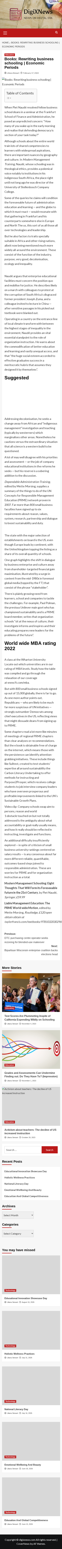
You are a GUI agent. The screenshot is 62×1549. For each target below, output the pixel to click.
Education (9, 55)
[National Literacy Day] (31, 1385)
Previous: (26, 938)
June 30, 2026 (27, 1469)
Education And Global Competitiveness (26, 1196)
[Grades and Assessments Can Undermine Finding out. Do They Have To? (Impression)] (31, 1049)
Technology (10, 1290)
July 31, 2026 (27, 1358)
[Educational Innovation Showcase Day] (31, 1274)
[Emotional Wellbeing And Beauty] (31, 1441)
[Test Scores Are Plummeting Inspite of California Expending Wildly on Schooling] (31, 992)
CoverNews (23, 1543)
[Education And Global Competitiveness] (31, 1496)
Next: (31, 950)
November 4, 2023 (29, 1024)
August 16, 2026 (28, 1302)
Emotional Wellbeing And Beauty (22, 1189)
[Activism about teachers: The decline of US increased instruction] (31, 1106)
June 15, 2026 (27, 1524)
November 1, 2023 (29, 1081)
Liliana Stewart (13, 73)
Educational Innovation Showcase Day (25, 1171)
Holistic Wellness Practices (19, 1177)
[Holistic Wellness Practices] (31, 1330)
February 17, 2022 (31, 73)
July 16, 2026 (27, 1413)
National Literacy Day (16, 1183)
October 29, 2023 (28, 1137)
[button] (5, 33)
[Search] (57, 32)
